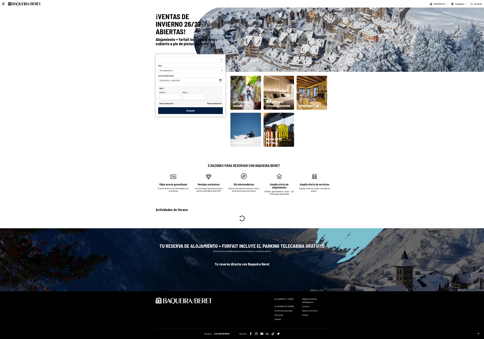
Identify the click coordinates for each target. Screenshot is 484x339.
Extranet (278, 319)
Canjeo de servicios (309, 310)
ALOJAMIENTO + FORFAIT (284, 299)
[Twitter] (278, 333)
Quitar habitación (166, 103)
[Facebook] (250, 333)
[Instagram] (256, 333)
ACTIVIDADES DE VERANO (284, 306)
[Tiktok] (272, 333)
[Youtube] (261, 333)
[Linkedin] (267, 333)
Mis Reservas (439, 4)
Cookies (305, 315)
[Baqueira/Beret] (24, 4)
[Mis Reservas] (431, 4)
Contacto (305, 306)
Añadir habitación (214, 103)
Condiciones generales (284, 310)
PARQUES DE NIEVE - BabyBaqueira (310, 300)
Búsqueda (191, 110)
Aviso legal (279, 315)
